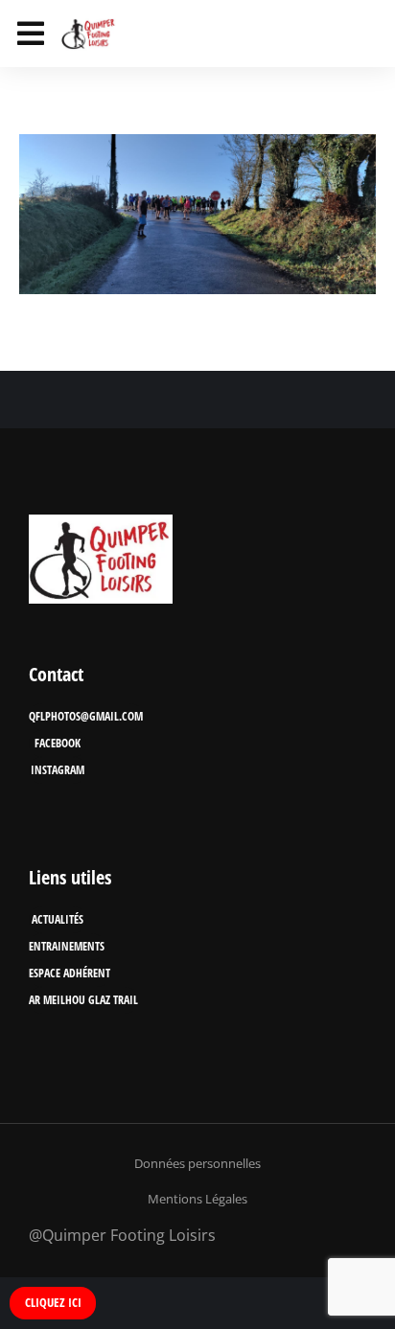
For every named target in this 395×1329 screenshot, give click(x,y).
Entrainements (67, 946)
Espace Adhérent (69, 973)
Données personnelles (197, 1163)
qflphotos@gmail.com (86, 716)
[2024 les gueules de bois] (197, 214)
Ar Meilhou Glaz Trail (83, 1000)
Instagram (57, 770)
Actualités (57, 919)
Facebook (58, 743)
